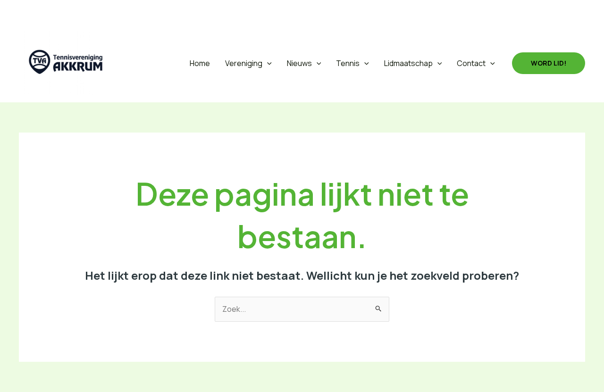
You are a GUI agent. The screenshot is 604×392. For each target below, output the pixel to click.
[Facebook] (48, 12)
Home (200, 63)
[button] (25, 12)
